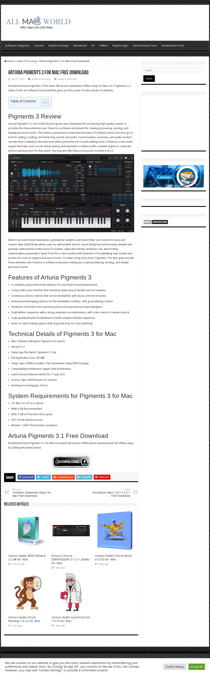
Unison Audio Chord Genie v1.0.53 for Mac (113, 557)
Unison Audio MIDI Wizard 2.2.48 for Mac (26, 557)
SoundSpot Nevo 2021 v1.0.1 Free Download (111, 492)
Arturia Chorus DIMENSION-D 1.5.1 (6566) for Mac (70, 559)
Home (10, 61)
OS (93, 45)
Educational (80, 45)
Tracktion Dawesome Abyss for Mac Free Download (31, 492)
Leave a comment (67, 79)
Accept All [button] (196, 666)
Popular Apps (120, 45)
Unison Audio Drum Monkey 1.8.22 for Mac (24, 619)
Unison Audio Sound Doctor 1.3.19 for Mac (70, 619)
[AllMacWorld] (38, 22)
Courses (39, 45)
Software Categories (17, 45)
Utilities (103, 45)
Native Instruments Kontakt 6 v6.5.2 (92, 150)
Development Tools (172, 45)
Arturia (43, 385)
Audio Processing (26, 61)
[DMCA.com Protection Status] (155, 221)
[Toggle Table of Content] (42, 102)
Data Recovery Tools (145, 45)
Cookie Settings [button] (175, 666)
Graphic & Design (58, 45)
